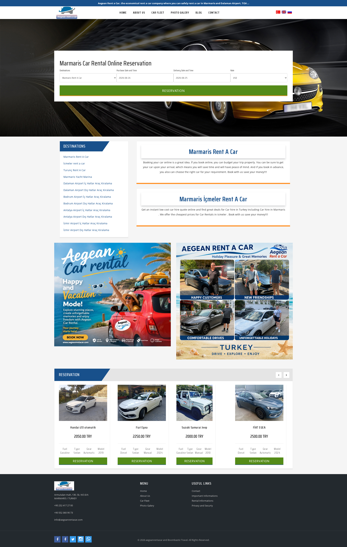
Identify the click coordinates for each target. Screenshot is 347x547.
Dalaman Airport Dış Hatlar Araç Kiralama (88, 190)
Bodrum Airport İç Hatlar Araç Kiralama (87, 196)
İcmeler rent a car (74, 163)
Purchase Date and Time (127, 70)
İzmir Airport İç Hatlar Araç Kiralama (85, 223)
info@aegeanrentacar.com (68, 519)
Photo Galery (147, 505)
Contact (196, 491)
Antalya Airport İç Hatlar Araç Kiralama (86, 210)
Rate (232, 70)
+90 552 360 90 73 (63, 512)
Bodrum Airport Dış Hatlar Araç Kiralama (88, 203)
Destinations (65, 70)
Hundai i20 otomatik (83, 427)
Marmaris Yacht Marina (77, 177)
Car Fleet (144, 500)
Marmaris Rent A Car (76, 156)
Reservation (173, 90)
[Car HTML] (84, 9)
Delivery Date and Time (183, 70)
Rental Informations (202, 500)
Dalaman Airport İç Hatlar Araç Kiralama (87, 183)
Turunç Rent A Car (74, 170)
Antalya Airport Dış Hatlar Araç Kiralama (87, 216)
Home (143, 491)
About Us (145, 495)
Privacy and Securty (202, 505)
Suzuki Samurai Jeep (194, 427)
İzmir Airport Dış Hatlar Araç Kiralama (86, 230)
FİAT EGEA (259, 427)
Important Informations (205, 495)
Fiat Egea (142, 427)
